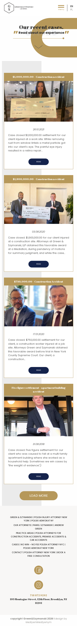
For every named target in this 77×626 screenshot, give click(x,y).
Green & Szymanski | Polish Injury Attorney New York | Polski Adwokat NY (38, 519)
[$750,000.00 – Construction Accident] (38, 305)
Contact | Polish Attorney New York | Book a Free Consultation (38, 554)
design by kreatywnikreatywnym (46, 620)
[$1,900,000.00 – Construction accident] (38, 203)
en (71, 6)
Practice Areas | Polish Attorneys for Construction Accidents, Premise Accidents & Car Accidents (38, 536)
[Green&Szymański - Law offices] (19, 7)
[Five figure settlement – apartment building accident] (38, 415)
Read (38, 161)
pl (71, 9)
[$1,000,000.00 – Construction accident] (38, 101)
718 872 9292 (38, 595)
